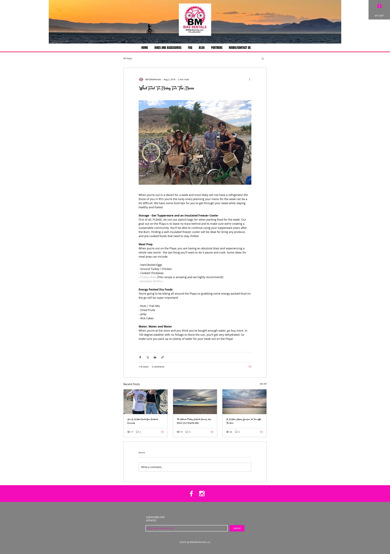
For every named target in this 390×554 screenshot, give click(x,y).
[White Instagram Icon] (202, 493)
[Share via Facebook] (140, 357)
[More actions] (249, 79)
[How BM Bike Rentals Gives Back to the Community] (146, 401)
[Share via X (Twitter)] (147, 357)
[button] (379, 5)
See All (263, 383)
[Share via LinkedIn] (155, 357)
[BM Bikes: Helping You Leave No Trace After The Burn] (244, 401)
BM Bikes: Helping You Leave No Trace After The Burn (243, 421)
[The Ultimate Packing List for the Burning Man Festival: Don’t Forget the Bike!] (195, 401)
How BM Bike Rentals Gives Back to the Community (142, 421)
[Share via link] (162, 357)
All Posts (127, 58)
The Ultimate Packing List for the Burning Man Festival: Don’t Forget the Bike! (194, 421)
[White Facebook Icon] (191, 493)
